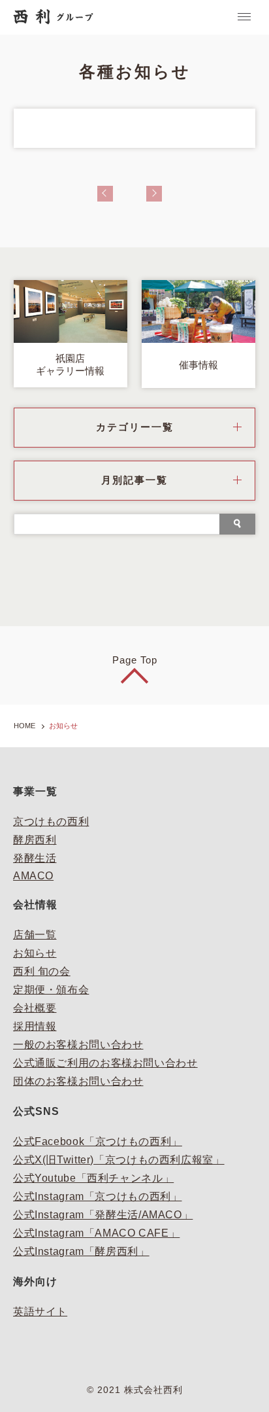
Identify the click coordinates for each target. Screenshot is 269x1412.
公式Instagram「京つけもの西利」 (97, 1196)
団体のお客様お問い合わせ (78, 1081)
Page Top (134, 659)
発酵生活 (35, 858)
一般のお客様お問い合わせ (78, 1044)
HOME (24, 726)
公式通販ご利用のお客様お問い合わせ (105, 1062)
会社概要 (35, 1008)
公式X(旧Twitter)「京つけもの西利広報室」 (119, 1159)
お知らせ (35, 953)
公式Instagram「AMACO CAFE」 (96, 1233)
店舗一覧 (35, 934)
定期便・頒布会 (51, 989)
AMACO (33, 875)
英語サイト (40, 1311)
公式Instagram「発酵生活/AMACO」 (103, 1214)
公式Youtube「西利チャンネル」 (93, 1178)
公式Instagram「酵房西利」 (81, 1251)
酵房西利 (35, 839)
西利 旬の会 (42, 971)
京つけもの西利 (51, 821)
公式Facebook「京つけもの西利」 (97, 1141)
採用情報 (35, 1026)
